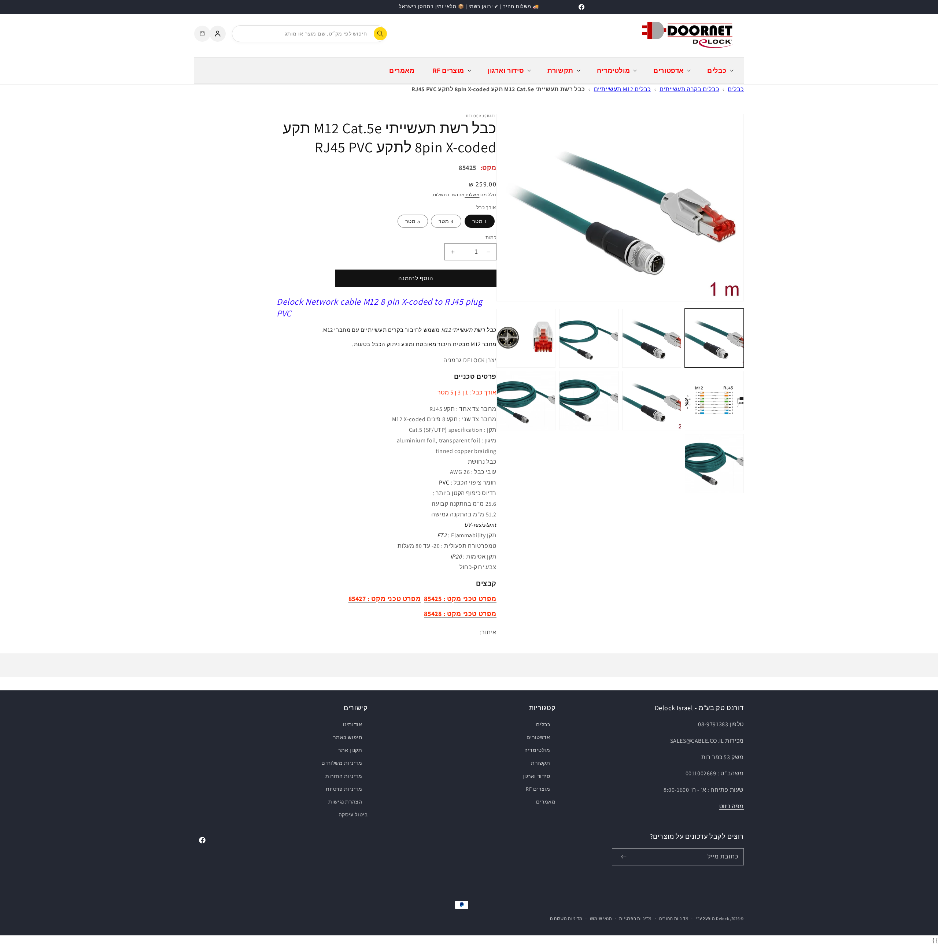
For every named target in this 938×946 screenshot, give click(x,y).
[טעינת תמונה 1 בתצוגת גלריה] (714, 337)
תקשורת (540, 763)
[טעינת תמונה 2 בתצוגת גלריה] (651, 337)
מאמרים (545, 801)
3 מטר (446, 221)
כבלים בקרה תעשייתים (689, 89)
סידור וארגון (536, 776)
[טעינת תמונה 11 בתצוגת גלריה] (714, 463)
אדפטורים (538, 737)
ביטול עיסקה (353, 814)
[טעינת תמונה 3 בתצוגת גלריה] (588, 337)
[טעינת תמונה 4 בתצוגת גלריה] (525, 337)
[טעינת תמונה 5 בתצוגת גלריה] (714, 400)
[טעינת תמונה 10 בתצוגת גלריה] (525, 400)
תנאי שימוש (601, 918)
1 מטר (479, 221)
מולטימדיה (537, 750)
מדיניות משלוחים (341, 763)
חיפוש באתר (347, 737)
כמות (490, 237)
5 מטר (412, 221)
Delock (722, 918)
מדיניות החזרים (674, 918)
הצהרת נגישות (345, 801)
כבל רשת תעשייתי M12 (468, 329)
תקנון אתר (350, 750)
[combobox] (309, 33)
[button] (719, 70)
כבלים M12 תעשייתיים (622, 89)
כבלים (736, 89)
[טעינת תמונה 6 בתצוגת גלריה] (651, 400)
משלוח (472, 194)
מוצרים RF (538, 789)
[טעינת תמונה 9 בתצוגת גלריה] (588, 400)
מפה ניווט (731, 806)
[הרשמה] (624, 856)
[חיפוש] (380, 33)
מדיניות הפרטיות (635, 918)
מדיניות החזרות (343, 776)
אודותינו (352, 724)
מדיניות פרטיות (344, 789)
